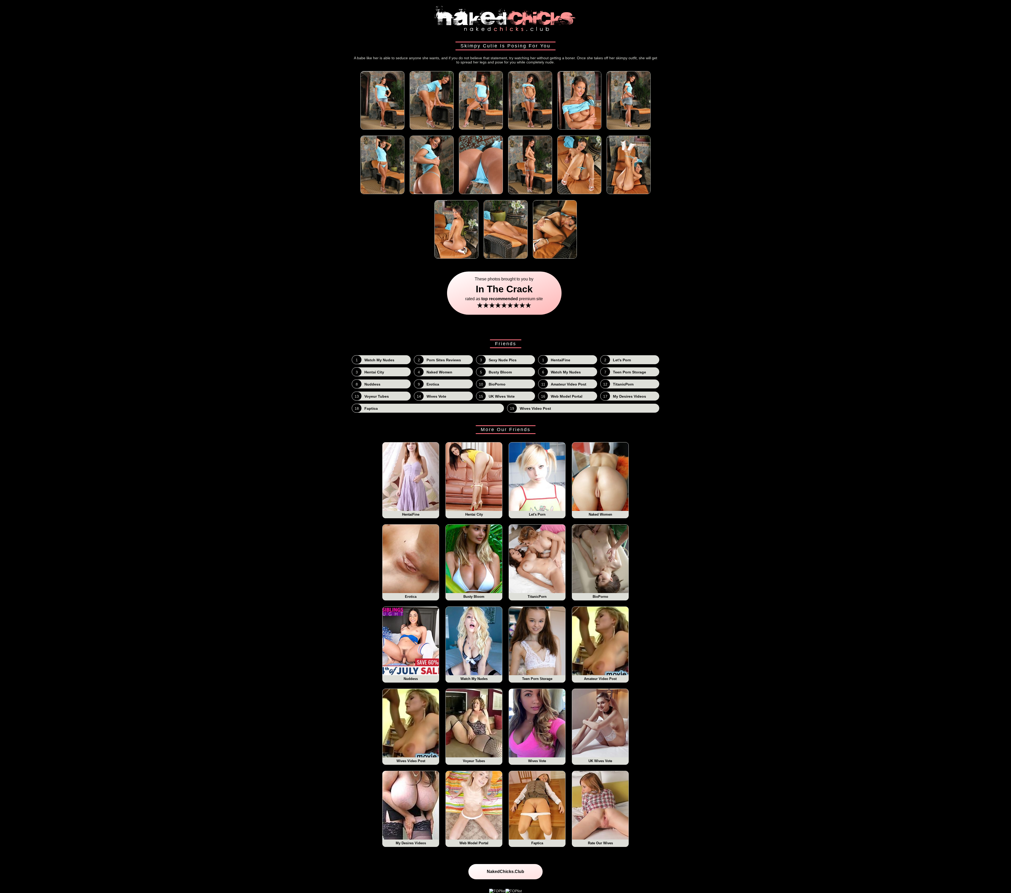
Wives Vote (537, 761)
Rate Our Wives (600, 843)
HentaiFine (410, 514)
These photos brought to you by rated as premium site (505, 293)
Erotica (411, 597)
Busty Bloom (473, 597)
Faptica (537, 843)
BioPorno (600, 597)
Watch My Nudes (474, 679)
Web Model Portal (473, 843)
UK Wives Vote (600, 761)
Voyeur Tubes (474, 761)
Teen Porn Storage (537, 679)
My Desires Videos (411, 843)
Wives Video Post (411, 761)
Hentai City (474, 514)
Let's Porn (537, 514)
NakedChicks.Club (505, 871)
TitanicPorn (537, 597)
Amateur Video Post (600, 679)
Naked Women (600, 514)
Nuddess (411, 679)
